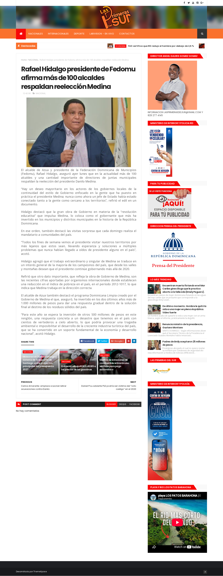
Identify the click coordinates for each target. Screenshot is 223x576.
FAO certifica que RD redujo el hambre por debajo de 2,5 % (147, 46)
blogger (111, 404)
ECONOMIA (107, 46)
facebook (134, 404)
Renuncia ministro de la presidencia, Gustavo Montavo (182, 326)
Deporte (79, 33)
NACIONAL (33, 59)
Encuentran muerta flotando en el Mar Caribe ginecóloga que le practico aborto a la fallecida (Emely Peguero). (183, 289)
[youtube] (193, 3)
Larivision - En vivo (102, 33)
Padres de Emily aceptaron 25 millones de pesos (183, 343)
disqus (122, 404)
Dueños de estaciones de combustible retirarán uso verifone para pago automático (114, 364)
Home (24, 59)
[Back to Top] (205, 572)
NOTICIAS (198, 46)
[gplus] (202, 3)
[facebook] (184, 3)
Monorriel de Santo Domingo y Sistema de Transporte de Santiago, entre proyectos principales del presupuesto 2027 (39, 363)
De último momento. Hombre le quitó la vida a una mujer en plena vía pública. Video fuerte (184, 309)
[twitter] (189, 3)
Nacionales (35, 33)
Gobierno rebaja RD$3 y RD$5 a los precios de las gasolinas (78, 368)
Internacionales (58, 33)
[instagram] (197, 3)
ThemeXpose (40, 571)
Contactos (127, 33)
